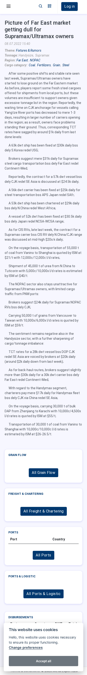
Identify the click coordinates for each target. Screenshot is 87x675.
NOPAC (35, 60)
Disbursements (20, 617)
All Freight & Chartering (43, 511)
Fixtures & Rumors (28, 50)
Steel (65, 65)
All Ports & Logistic (43, 594)
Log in (69, 6)
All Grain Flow (43, 472)
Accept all (43, 661)
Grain (56, 65)
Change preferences (26, 647)
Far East (22, 60)
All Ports (43, 555)
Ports (13, 532)
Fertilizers (44, 65)
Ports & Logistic (21, 576)
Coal (32, 65)
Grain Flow (17, 455)
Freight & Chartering (25, 493)
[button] (49, 6)
